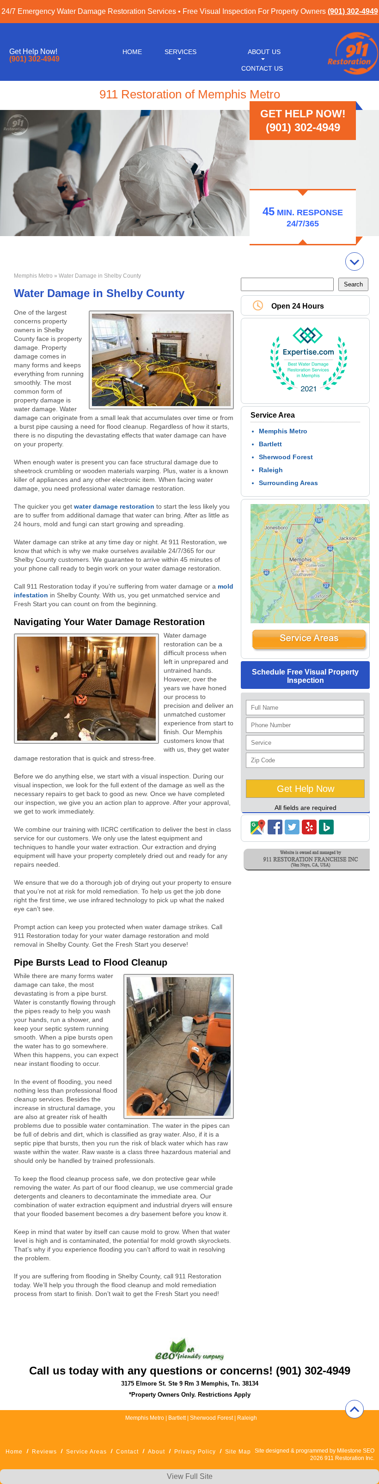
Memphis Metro (33, 276)
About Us (264, 51)
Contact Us (262, 68)
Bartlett (270, 444)
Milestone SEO (355, 1451)
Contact (127, 1451)
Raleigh (271, 470)
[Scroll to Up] (354, 1409)
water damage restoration (114, 506)
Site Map (238, 1451)
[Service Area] (309, 649)
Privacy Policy (195, 1451)
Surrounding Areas (288, 483)
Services (180, 51)
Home (132, 51)
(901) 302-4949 (353, 11)
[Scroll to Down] (354, 261)
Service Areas (86, 1451)
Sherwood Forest (286, 457)
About (156, 1451)
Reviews (44, 1451)
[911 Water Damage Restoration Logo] (352, 75)
